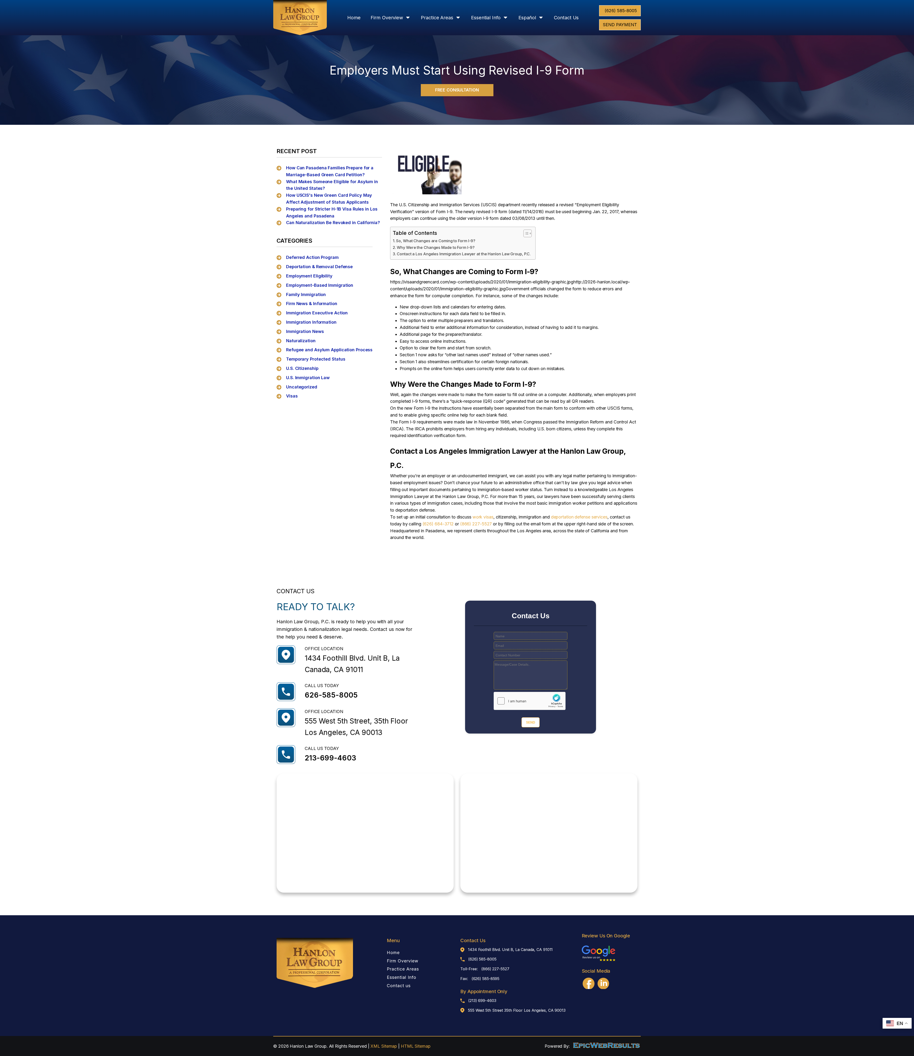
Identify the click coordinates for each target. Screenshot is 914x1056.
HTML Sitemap (416, 1046)
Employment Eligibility (309, 275)
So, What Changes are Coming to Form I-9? (435, 240)
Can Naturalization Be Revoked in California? (333, 222)
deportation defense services (579, 516)
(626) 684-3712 (438, 523)
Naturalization (301, 340)
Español (527, 17)
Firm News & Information (311, 303)
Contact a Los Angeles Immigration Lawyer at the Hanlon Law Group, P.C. (464, 253)
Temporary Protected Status (315, 359)
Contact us (399, 985)
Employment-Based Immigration (319, 285)
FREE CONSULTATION (457, 89)
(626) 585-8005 (621, 10)
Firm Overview (387, 17)
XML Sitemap (383, 1046)
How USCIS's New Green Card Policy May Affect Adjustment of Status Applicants (329, 199)
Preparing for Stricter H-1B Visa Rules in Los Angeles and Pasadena (332, 212)
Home (354, 17)
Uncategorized (301, 386)
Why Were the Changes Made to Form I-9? (435, 247)
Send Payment (620, 24)
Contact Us (566, 17)
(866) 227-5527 (476, 523)
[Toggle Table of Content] (525, 233)
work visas (482, 516)
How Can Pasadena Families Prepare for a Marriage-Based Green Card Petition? (329, 171)
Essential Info (486, 17)
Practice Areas (437, 17)
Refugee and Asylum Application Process (329, 349)
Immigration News (305, 331)
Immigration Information (311, 322)
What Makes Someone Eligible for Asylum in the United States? (332, 185)
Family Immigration (306, 294)
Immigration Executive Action (317, 312)
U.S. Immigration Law (308, 377)
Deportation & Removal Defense (319, 266)
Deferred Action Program (312, 257)
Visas (292, 395)
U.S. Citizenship (302, 368)
